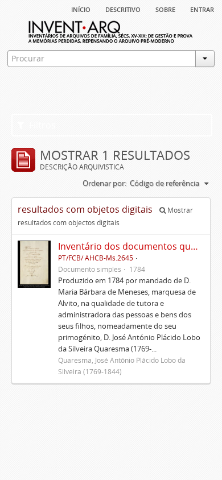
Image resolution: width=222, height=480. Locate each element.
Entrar (202, 8)
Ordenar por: (104, 183)
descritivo (123, 8)
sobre (165, 8)
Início (81, 8)
